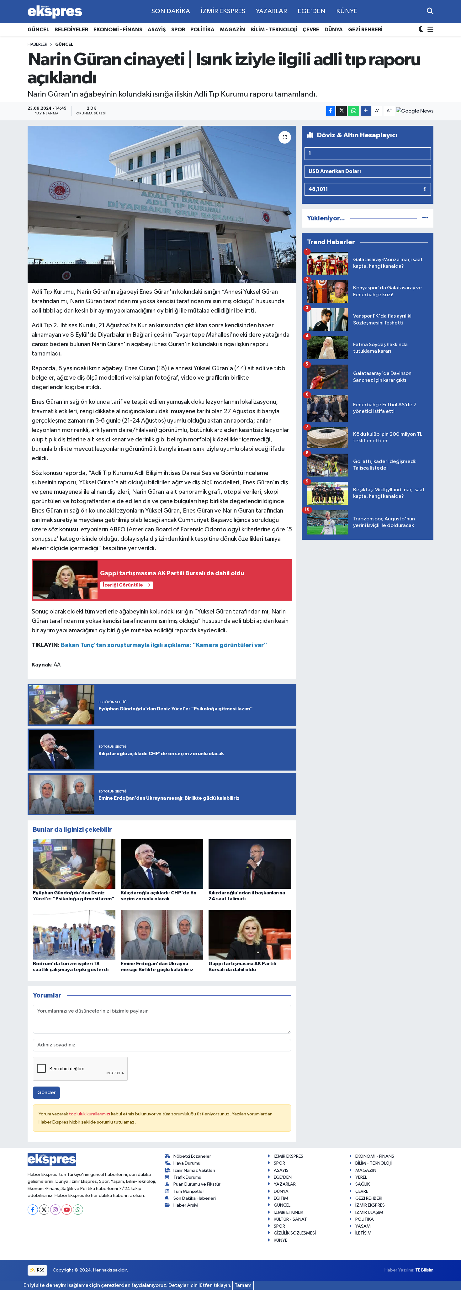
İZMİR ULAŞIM (369, 1212)
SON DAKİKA (170, 11)
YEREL (361, 1177)
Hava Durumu (186, 1163)
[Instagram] (55, 1209)
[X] (44, 1209)
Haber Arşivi (185, 1205)
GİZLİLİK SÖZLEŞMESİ (295, 1233)
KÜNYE (347, 11)
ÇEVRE (311, 29)
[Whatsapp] (78, 1209)
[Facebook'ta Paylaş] (330, 111)
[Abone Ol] (414, 111)
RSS (40, 1270)
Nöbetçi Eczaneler (192, 1156)
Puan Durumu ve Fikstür (196, 1184)
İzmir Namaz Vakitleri (194, 1170)
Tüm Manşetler (188, 1191)
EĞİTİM (281, 1198)
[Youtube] (66, 1209)
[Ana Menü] (429, 30)
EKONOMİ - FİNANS (117, 29)
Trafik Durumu (187, 1177)
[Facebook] (33, 1209)
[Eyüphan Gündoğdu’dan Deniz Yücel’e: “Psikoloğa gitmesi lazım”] (74, 863)
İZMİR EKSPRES (223, 11)
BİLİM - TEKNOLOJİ (274, 29)
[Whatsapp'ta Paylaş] (353, 111)
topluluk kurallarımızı (90, 1114)
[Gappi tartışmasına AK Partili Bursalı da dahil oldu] (250, 934)
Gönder (46, 1092)
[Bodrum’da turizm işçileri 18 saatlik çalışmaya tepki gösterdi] (74, 934)
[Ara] (430, 11)
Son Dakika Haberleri (194, 1198)
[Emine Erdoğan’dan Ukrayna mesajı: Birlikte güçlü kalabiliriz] (162, 934)
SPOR (178, 29)
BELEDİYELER (71, 29)
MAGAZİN (232, 29)
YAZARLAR (271, 11)
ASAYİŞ (157, 29)
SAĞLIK (362, 1184)
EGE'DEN (312, 11)
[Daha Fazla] (366, 111)
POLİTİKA (202, 29)
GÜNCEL (38, 29)
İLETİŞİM (363, 1233)
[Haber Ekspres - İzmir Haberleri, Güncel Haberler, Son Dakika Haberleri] (55, 12)
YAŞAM (363, 1226)
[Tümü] (425, 218)
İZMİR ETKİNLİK (288, 1212)
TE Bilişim (424, 1270)
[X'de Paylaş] (341, 111)
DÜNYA (334, 29)
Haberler (37, 44)
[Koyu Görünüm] (422, 30)
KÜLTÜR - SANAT (290, 1219)
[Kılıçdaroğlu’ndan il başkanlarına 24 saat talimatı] (250, 863)
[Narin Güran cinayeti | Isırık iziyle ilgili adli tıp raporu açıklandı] (162, 204)
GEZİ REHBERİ (365, 29)
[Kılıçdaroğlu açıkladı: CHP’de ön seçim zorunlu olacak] (162, 863)
